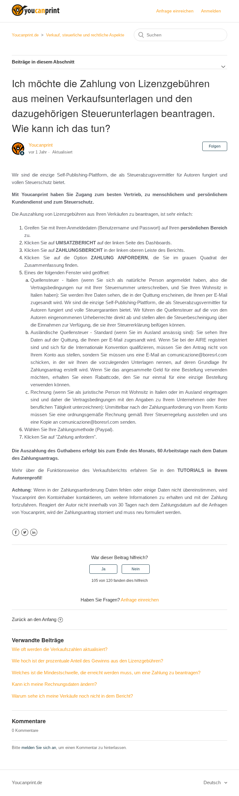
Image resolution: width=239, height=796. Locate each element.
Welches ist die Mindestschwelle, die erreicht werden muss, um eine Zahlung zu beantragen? (106, 672)
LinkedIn (34, 532)
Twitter (25, 532)
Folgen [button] (215, 146)
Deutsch (213, 782)
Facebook (16, 532)
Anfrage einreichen (175, 10)
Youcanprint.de (25, 35)
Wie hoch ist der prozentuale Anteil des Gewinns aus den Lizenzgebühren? (87, 660)
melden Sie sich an (38, 747)
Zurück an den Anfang (34, 619)
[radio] (103, 569)
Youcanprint (41, 145)
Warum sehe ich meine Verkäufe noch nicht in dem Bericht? (72, 696)
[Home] (35, 14)
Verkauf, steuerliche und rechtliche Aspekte (85, 35)
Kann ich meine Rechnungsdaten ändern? (54, 684)
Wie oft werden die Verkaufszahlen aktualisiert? (59, 649)
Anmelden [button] (211, 10)
